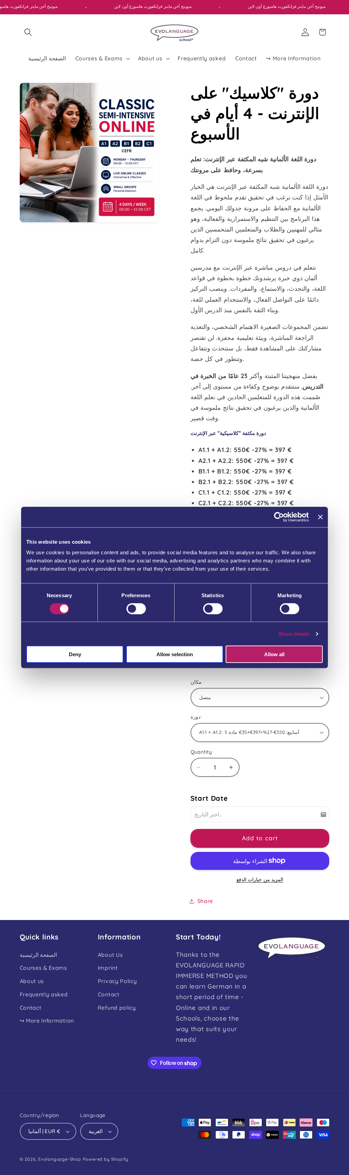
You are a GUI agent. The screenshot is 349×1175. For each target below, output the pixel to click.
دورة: (196, 716)
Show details (293, 633)
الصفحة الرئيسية (38, 954)
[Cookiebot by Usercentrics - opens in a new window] (279, 517)
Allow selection (174, 654)
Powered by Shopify (105, 1159)
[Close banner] (320, 516)
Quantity (201, 752)
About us (32, 981)
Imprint (108, 967)
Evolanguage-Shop (59, 1159)
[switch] (136, 608)
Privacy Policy (117, 981)
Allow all (274, 654)
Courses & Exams (43, 967)
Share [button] (205, 901)
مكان (196, 682)
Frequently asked (44, 994)
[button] (28, 32)
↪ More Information (47, 1020)
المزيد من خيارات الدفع (260, 879)
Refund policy (117, 1007)
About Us (110, 954)
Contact (31, 1007)
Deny (75, 654)
